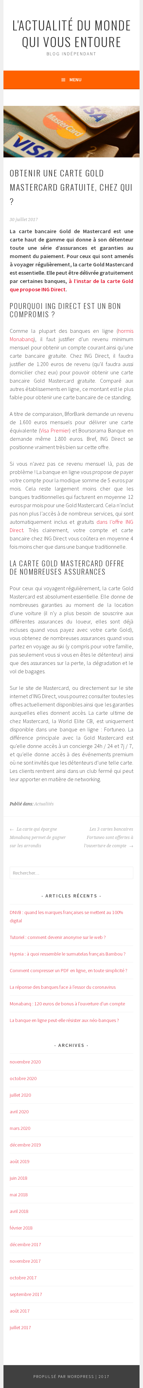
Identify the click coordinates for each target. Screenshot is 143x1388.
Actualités (44, 804)
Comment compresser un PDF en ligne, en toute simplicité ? (68, 970)
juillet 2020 (20, 1095)
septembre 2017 (26, 1294)
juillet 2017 (20, 1327)
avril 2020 (19, 1111)
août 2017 (20, 1311)
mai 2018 (19, 1194)
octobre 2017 (23, 1278)
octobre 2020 (23, 1078)
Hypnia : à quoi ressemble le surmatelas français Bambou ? (68, 954)
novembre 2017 (25, 1261)
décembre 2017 (25, 1244)
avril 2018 (19, 1211)
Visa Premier (54, 430)
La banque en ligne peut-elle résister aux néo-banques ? (64, 1020)
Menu (75, 79)
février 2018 (21, 1228)
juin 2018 (18, 1178)
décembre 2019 (25, 1145)
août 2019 (20, 1161)
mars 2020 (20, 1128)
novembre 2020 (25, 1062)
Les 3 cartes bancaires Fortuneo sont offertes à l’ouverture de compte (108, 837)
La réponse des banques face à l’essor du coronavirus (63, 987)
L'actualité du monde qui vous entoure (71, 33)
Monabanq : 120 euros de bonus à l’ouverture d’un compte (67, 1004)
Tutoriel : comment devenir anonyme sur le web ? (58, 937)
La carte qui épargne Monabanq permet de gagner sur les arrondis (38, 837)
